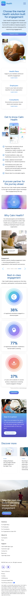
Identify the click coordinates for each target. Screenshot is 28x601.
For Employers (5, 527)
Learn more (14, 392)
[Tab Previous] (3, 269)
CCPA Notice (4, 578)
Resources (4, 553)
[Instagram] (8, 567)
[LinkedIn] (3, 567)
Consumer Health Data (7, 580)
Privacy (3, 573)
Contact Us (4, 551)
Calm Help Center (5, 555)
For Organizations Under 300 (8, 531)
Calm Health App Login (7, 546)
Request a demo (14, 34)
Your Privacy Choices (6, 582)
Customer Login (5, 548)
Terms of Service (5, 571)
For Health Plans (5, 524)
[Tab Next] (25, 269)
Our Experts (4, 537)
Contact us (7, 513)
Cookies (3, 576)
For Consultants (5, 529)
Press (2, 540)
